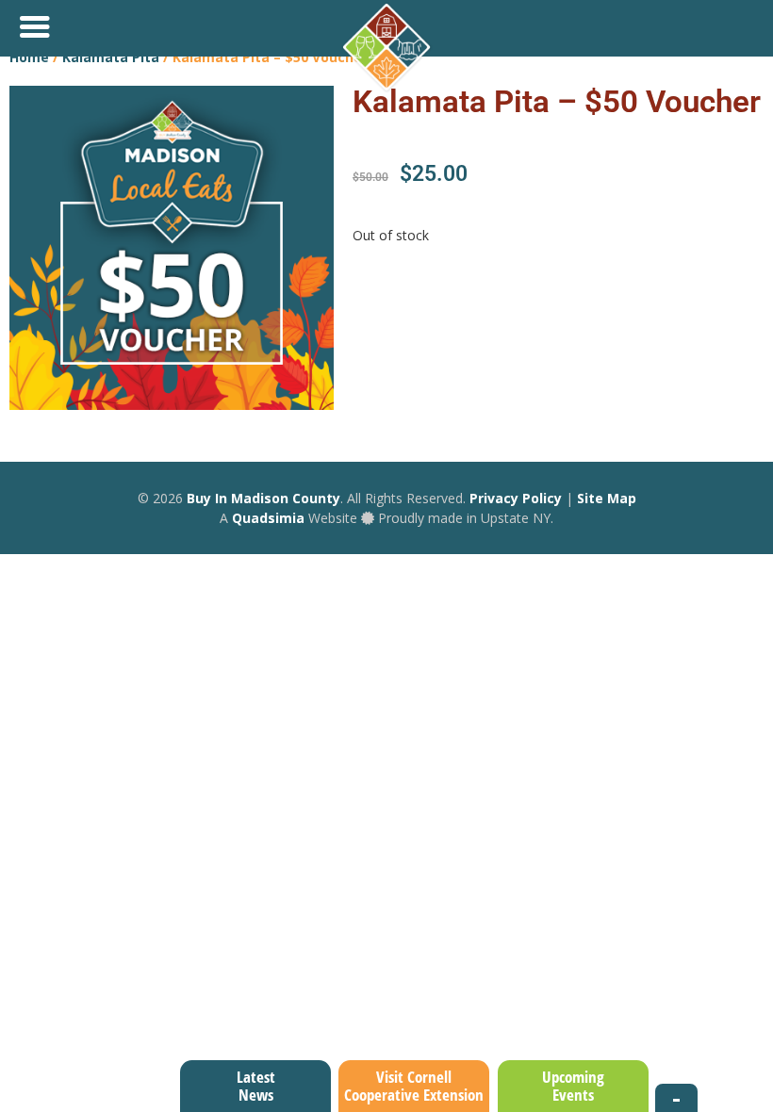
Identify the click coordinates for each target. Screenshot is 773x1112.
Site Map (606, 498)
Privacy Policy (515, 498)
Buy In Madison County (263, 498)
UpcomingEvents (573, 1085)
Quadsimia (268, 518)
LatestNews (256, 1085)
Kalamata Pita (110, 57)
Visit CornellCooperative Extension (414, 1085)
